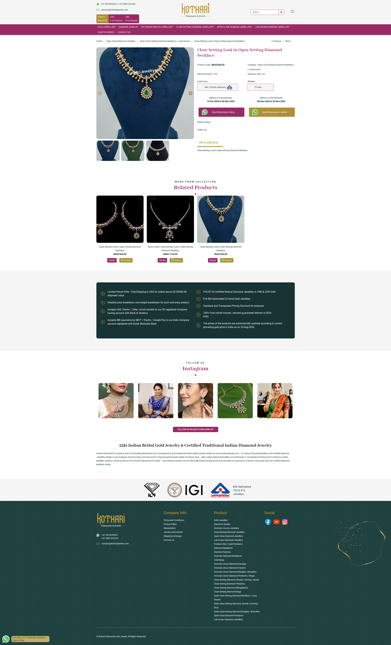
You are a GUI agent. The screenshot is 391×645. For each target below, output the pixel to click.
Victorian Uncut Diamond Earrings (230, 564)
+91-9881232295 (127, 4)
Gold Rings (219, 560)
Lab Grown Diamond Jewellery (272, 27)
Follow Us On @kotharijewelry (195, 429)
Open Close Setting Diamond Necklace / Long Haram (165, 41)
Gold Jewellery (107, 27)
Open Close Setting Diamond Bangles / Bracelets (237, 611)
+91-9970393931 (109, 4)
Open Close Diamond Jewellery (234, 27)
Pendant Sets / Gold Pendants (228, 544)
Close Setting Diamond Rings (227, 591)
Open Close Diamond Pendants (228, 615)
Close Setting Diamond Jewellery (195, 27)
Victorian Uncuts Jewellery (157, 27)
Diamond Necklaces (223, 548)
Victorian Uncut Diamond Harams (230, 568)
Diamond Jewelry (128, 27)
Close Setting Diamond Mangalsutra (231, 587)
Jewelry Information (173, 532)
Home (99, 41)
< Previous (276, 41)
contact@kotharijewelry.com (114, 10)
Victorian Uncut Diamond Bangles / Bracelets (235, 572)
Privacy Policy (170, 524)
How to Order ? (106, 32)
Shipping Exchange (173, 536)
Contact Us (124, 32)
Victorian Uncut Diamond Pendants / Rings (234, 576)
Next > (288, 41)
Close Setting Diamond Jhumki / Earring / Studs (236, 580)
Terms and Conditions (174, 520)
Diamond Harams (222, 552)
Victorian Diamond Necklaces (228, 556)
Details (112, 260)
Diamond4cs (169, 528)
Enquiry (127, 260)
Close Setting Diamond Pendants (229, 584)
